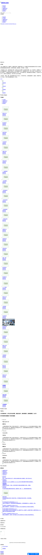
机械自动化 (4, 9)
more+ (1, 78)
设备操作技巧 (4, 8)
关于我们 (4, 7)
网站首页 (4, 5)
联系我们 (4, 10)
